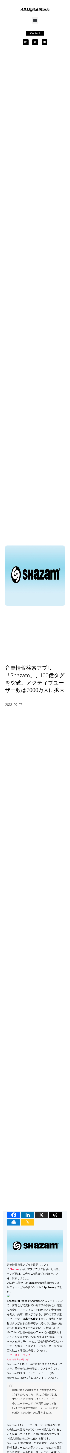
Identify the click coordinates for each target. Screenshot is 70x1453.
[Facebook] (13, 1215)
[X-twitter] (35, 42)
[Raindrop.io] (13, 1222)
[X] (41, 1215)
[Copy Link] (27, 1222)
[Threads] (55, 1215)
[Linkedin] (44, 42)
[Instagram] (26, 42)
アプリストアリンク (18, 1354)
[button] (35, 20)
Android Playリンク (18, 1359)
